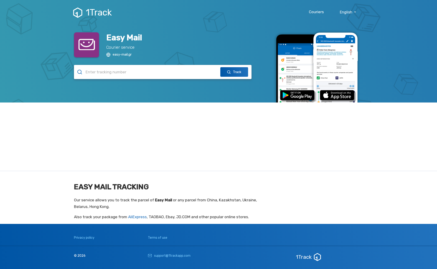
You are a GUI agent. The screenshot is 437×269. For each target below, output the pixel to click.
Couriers (316, 12)
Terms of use (157, 238)
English (346, 12)
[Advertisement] (218, 137)
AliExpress (137, 217)
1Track (99, 12)
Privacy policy (84, 238)
